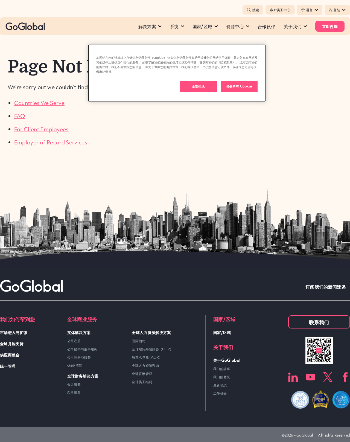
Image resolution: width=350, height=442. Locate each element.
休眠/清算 (74, 365)
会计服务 (74, 384)
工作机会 (220, 393)
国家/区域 (202, 26)
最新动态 (220, 385)
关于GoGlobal (227, 360)
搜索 (255, 9)
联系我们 (319, 321)
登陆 (336, 9)
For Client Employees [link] (41, 129)
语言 (309, 9)
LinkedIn (293, 377)
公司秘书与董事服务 (82, 349)
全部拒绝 (198, 86)
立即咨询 (330, 26)
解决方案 (147, 26)
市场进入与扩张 (14, 332)
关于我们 (292, 26)
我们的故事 (221, 368)
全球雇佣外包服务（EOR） (152, 349)
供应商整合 (10, 354)
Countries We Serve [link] (39, 102)
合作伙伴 (266, 26)
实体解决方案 (79, 332)
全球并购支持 (12, 343)
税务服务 (74, 392)
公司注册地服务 (79, 357)
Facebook (345, 377)
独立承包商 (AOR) (146, 357)
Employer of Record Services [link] (51, 142)
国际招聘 (138, 340)
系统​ (174, 26)
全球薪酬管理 (142, 373)
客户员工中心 (280, 10)
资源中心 (235, 26)
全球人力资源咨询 (145, 365)
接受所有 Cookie (239, 86)
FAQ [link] (19, 116)
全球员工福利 (142, 381)
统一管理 (8, 366)
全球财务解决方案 (83, 376)
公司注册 (74, 340)
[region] (177, 73)
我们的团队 (221, 376)
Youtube (310, 377)
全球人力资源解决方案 (151, 332)
